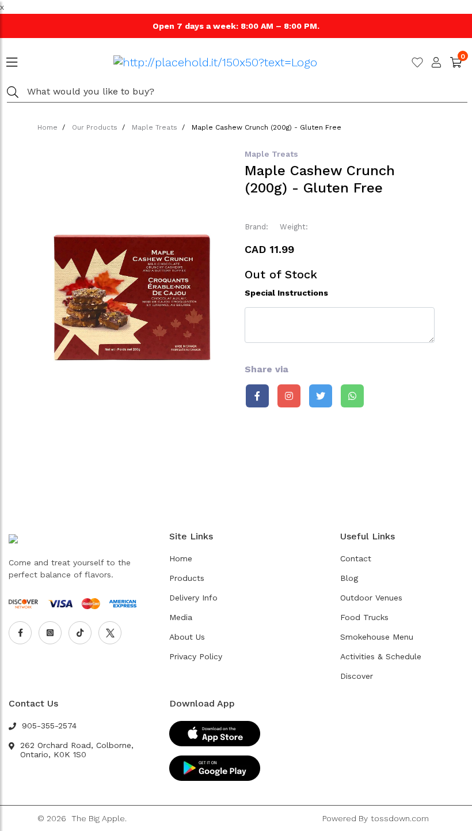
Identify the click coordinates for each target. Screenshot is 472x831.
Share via (266, 369)
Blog (349, 578)
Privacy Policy (195, 656)
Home (47, 127)
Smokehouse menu (376, 636)
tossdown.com (400, 818)
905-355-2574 (49, 725)
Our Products (94, 127)
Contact (355, 558)
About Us (187, 636)
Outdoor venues (371, 597)
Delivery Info (193, 597)
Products (186, 578)
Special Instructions (286, 292)
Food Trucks (364, 617)
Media (180, 617)
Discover (356, 676)
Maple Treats (154, 127)
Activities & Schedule (380, 656)
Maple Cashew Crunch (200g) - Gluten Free (266, 127)
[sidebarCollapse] (12, 60)
